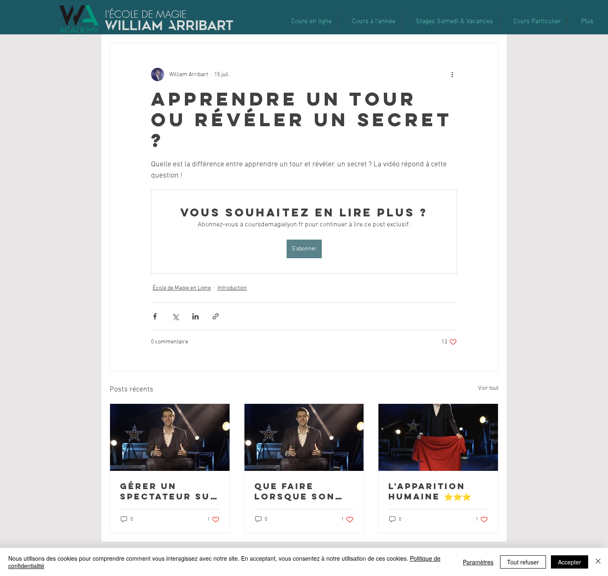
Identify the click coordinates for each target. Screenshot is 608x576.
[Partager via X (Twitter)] (175, 316)
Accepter (569, 562)
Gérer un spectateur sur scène (169, 491)
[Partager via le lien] (216, 316)
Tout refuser (523, 562)
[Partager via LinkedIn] (195, 316)
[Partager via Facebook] (155, 316)
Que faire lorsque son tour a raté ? (296, 491)
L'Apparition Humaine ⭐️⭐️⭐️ (429, 491)
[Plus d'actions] (452, 74)
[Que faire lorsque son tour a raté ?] (304, 437)
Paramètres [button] (478, 562)
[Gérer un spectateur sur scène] (170, 437)
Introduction (232, 288)
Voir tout (488, 388)
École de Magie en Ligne (182, 288)
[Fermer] (598, 561)
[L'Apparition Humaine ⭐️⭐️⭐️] (438, 437)
